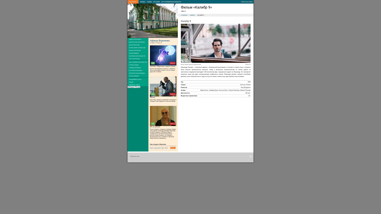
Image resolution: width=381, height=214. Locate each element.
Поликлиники (134, 53)
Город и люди (133, 65)
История (156, 2)
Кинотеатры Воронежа (137, 42)
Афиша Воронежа (135, 39)
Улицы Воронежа (135, 67)
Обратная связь (247, 2)
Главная (184, 15)
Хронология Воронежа (137, 73)
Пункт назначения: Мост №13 (159, 148)
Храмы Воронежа (135, 50)
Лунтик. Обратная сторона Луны (162, 66)
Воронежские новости (137, 56)
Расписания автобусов (137, 47)
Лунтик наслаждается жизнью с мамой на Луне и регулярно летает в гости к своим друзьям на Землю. (162, 70)
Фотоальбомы (134, 76)
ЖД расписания (134, 45)
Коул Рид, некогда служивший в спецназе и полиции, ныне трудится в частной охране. (163, 100)
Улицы (149, 2)
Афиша (142, 2)
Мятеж (152, 97)
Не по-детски (155, 127)
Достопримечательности (171, 2)
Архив (131, 82)
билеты (172, 63)
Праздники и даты (135, 79)
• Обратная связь (134, 156)
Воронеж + (133, 2)
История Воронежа (135, 70)
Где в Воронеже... (135, 59)
